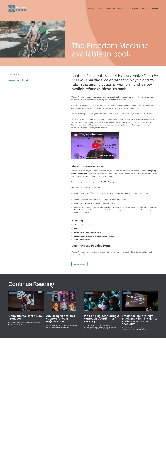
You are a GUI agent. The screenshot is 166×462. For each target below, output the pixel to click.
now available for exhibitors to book (111, 86)
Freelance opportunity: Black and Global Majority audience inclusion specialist (139, 320)
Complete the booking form (90, 245)
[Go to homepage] (17, 8)
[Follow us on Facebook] (22, 80)
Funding (91, 9)
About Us (145, 9)
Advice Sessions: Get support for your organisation (60, 318)
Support (100, 9)
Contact (155, 9)
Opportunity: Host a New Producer (25, 317)
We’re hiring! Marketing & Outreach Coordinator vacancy (101, 318)
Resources (135, 9)
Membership (110, 9)
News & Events (123, 9)
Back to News (79, 264)
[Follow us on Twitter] (27, 80)
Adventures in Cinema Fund (140, 210)
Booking (77, 220)
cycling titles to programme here (110, 182)
